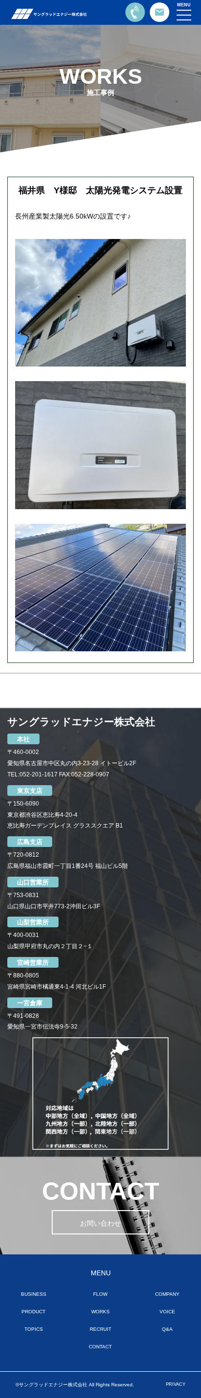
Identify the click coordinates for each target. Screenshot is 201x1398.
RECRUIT (100, 1329)
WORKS (100, 1311)
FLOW (100, 1294)
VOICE (167, 1311)
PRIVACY (175, 1384)
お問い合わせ (100, 1223)
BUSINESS (33, 1294)
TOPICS (33, 1329)
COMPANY (167, 1294)
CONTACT (100, 1346)
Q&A (167, 1329)
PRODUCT (33, 1311)
